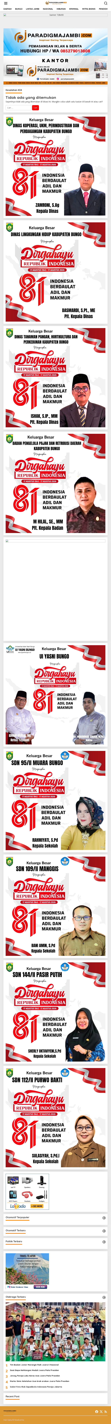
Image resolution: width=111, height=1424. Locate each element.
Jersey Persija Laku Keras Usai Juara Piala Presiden (35, 1376)
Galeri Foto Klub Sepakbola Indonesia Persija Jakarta (36, 1387)
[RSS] (106, 1412)
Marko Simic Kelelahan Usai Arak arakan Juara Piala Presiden (39, 1381)
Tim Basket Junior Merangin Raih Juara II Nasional (35, 1365)
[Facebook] (97, 1412)
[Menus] (5, 3)
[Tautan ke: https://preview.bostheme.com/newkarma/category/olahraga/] (104, 1297)
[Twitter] (101, 1412)
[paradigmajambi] (56, 3)
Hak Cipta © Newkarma (13, 1420)
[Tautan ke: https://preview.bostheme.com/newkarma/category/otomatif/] (104, 1218)
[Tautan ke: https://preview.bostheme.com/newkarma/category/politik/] (104, 1242)
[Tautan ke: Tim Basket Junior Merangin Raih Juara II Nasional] (55, 1331)
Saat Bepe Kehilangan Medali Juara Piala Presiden (34, 1370)
